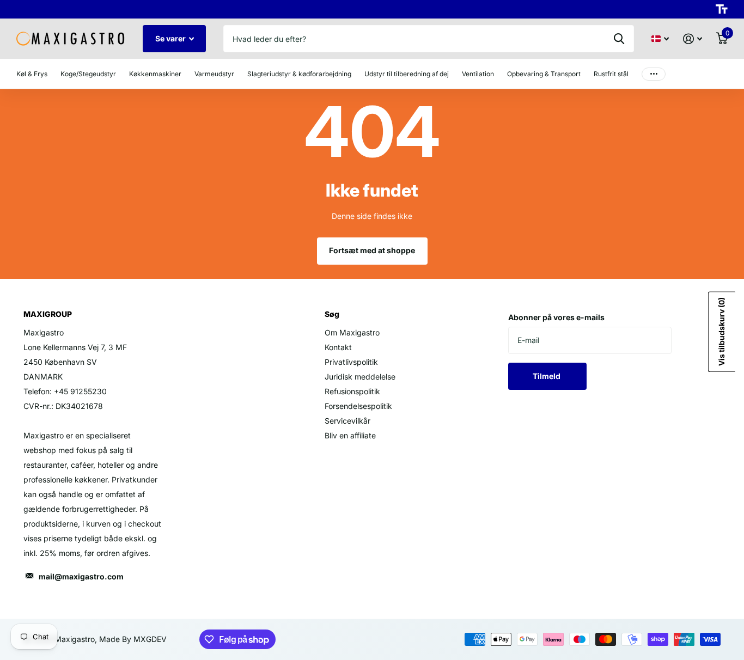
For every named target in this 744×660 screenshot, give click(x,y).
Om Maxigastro (352, 332)
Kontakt (338, 347)
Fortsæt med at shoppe (372, 250)
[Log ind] (692, 39)
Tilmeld (547, 376)
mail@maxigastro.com (81, 576)
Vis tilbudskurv (721, 331)
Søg (619, 38)
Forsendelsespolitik (358, 406)
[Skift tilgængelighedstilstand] (722, 9)
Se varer (171, 38)
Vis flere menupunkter (654, 74)
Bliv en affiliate (350, 435)
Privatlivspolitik (351, 361)
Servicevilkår (347, 420)
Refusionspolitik (352, 391)
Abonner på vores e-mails (556, 317)
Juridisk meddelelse (360, 376)
